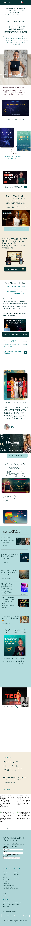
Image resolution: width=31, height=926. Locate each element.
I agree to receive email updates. (11, 855)
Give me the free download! (12, 858)
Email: (5, 851)
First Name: (7, 848)
